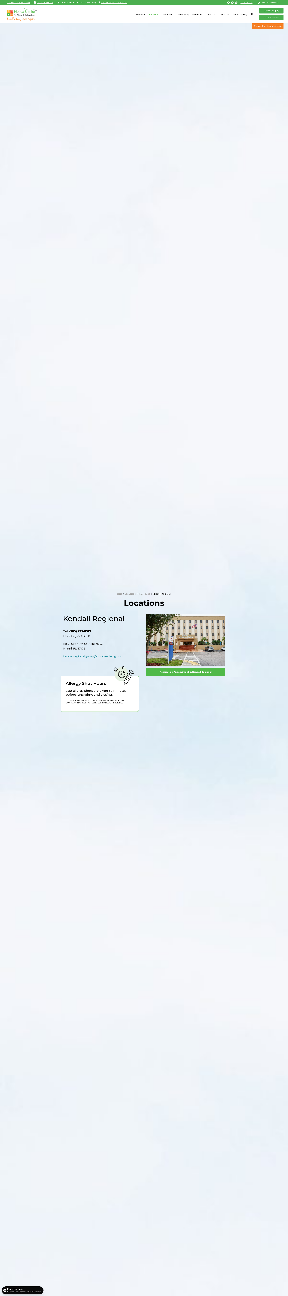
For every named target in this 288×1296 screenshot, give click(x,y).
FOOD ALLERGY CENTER (18, 2)
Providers (168, 14)
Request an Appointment (268, 26)
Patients (141, 14)
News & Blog (240, 14)
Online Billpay (271, 10)
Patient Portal (271, 17)
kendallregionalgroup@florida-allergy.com (93, 656)
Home (119, 594)
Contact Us (246, 2)
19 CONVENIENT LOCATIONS (114, 2)
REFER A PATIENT (45, 2)
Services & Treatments (189, 14)
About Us (225, 14)
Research (211, 14)
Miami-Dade (144, 594)
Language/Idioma (270, 2)
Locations (154, 14)
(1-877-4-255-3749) (78, 2)
